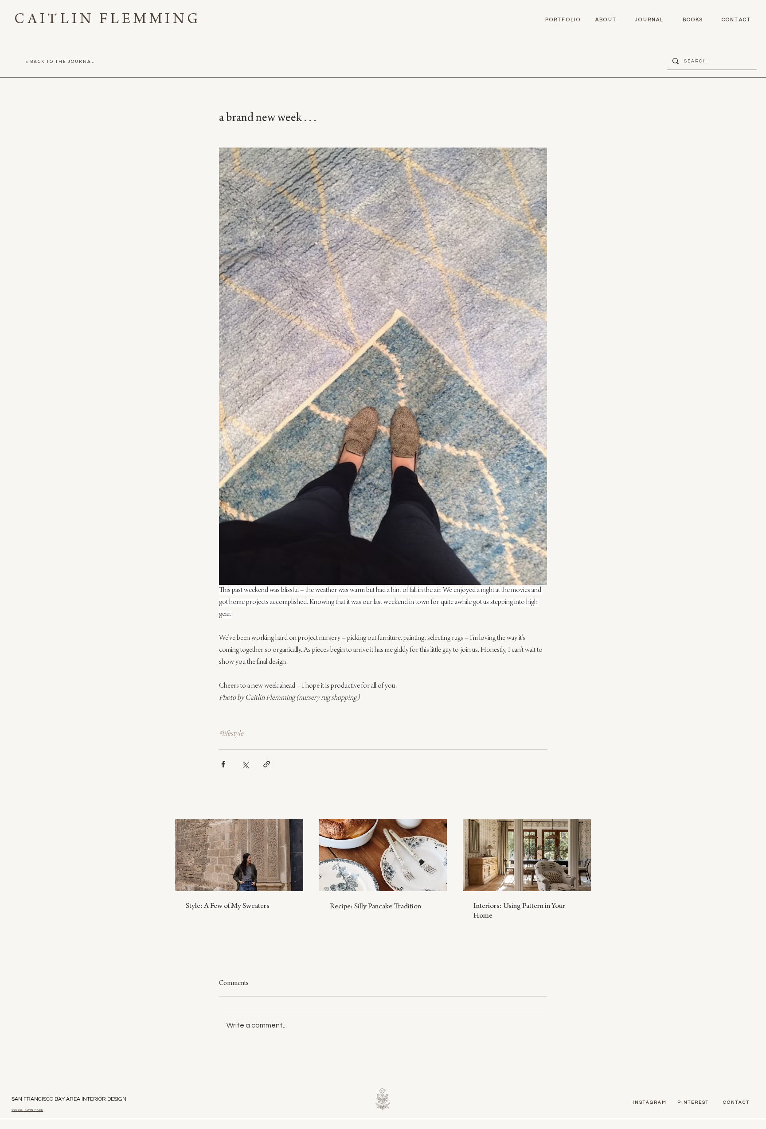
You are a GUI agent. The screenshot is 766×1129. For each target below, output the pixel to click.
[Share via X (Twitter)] (245, 764)
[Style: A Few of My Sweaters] (239, 855)
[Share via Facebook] (223, 764)
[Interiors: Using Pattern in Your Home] (527, 855)
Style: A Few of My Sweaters (228, 907)
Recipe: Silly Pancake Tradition (375, 907)
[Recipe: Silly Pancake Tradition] (383, 855)
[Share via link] (266, 764)
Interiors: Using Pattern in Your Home (519, 911)
